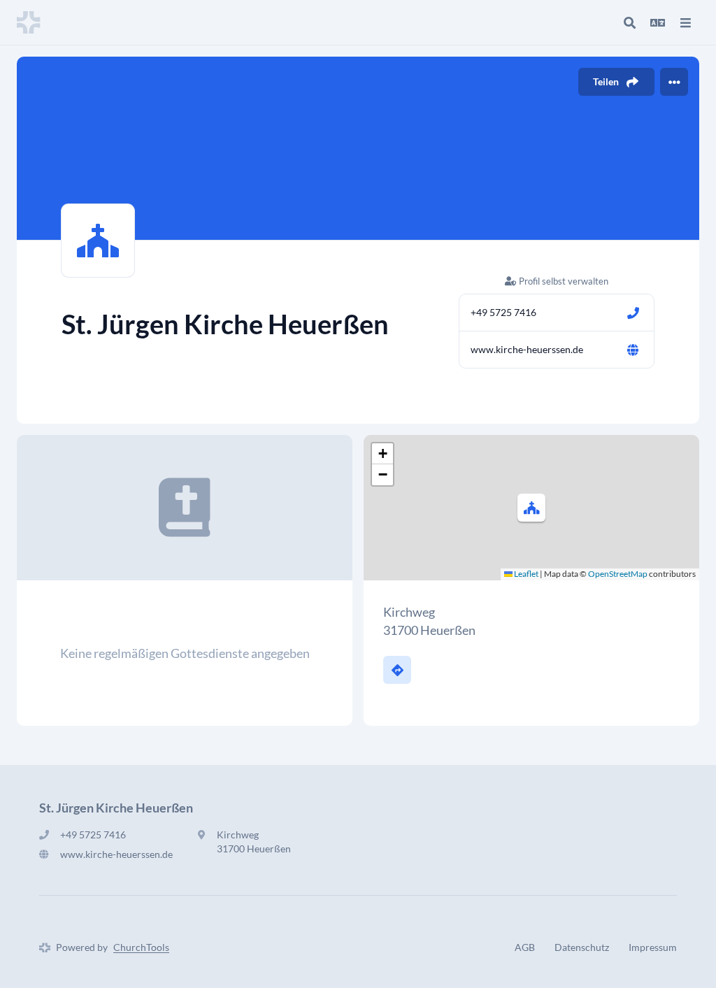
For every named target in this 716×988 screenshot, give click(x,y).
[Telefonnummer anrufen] (633, 312)
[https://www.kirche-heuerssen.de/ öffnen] (633, 349)
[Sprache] (657, 22)
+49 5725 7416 (503, 312)
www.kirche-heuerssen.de (527, 349)
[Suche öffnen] (629, 22)
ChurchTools (141, 947)
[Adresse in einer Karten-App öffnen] (397, 670)
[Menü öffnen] (685, 22)
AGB (525, 947)
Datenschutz (581, 947)
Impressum (653, 947)
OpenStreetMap (617, 573)
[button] (531, 508)
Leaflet (525, 573)
